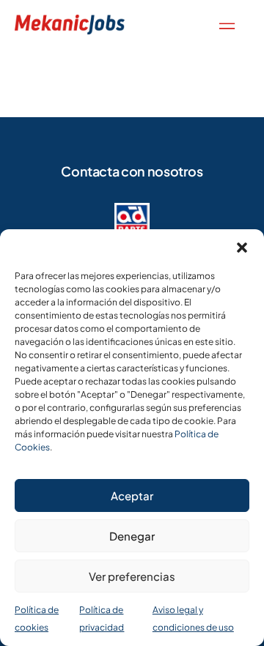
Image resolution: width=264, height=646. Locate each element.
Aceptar (132, 495)
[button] (242, 247)
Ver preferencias (132, 576)
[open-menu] (223, 24)
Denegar (132, 536)
